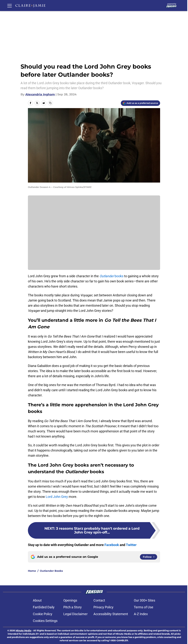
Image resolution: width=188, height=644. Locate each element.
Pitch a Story (72, 607)
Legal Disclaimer (75, 614)
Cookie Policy (42, 614)
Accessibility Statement (110, 614)
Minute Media (23, 630)
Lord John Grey (57, 497)
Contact (99, 600)
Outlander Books (51, 570)
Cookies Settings (45, 621)
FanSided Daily (44, 607)
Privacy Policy (103, 607)
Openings (70, 600)
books (111, 276)
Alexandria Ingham (40, 94)
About (37, 600)
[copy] (50, 103)
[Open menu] (9, 5)
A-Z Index (141, 614)
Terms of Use (143, 607)
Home (32, 570)
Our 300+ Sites (144, 600)
